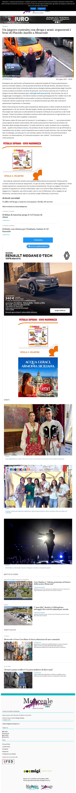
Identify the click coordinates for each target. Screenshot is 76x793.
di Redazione (7, 79)
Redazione (5, 752)
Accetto (33, 8)
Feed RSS (6, 737)
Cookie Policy (6, 747)
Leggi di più (41, 8)
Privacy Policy (6, 744)
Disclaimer (5, 749)
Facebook (6, 733)
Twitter (6, 732)
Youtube (6, 735)
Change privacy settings (9, 754)
